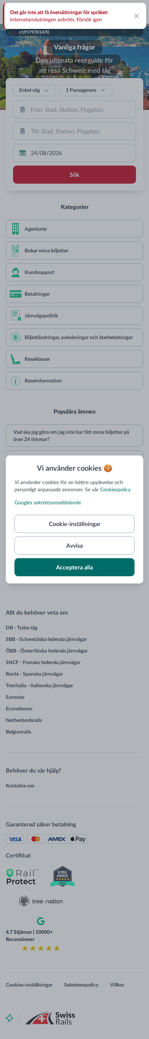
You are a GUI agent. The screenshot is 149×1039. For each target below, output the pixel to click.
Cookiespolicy (115, 489)
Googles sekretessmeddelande (47, 502)
